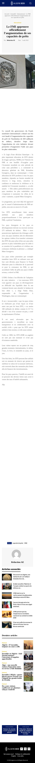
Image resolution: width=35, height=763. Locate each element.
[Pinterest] (20, 46)
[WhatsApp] (24, 46)
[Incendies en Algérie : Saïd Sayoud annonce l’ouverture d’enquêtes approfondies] (28, 655)
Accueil (6, 14)
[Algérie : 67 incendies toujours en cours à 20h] (28, 645)
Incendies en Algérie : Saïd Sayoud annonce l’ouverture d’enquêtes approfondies (12, 656)
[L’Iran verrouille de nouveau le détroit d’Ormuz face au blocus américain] (7, 624)
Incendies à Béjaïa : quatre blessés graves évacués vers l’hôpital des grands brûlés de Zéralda (12, 677)
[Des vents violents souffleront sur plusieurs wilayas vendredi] (28, 687)
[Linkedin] (25, 749)
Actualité (13, 14)
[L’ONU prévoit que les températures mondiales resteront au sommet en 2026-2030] (7, 614)
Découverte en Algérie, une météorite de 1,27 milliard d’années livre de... (21, 577)
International (21, 14)
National (4, 642)
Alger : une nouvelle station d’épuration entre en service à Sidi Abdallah (11, 666)
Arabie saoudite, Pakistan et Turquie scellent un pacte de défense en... (22, 586)
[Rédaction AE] (17, 554)
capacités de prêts (18, 543)
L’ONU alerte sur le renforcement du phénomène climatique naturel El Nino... (22, 595)
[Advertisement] (17, 110)
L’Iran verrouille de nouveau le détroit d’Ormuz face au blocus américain (22, 624)
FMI (25, 543)
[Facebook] (11, 46)
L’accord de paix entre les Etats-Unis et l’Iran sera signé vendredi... (22, 604)
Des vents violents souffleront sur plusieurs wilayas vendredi (11, 688)
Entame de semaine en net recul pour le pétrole (9, 730)
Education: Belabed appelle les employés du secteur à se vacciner (25, 731)
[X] (15, 46)
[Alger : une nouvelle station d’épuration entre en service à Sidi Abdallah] (28, 666)
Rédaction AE (11, 40)
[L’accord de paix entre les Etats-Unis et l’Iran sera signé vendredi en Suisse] (7, 604)
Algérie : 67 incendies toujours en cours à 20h (11, 646)
